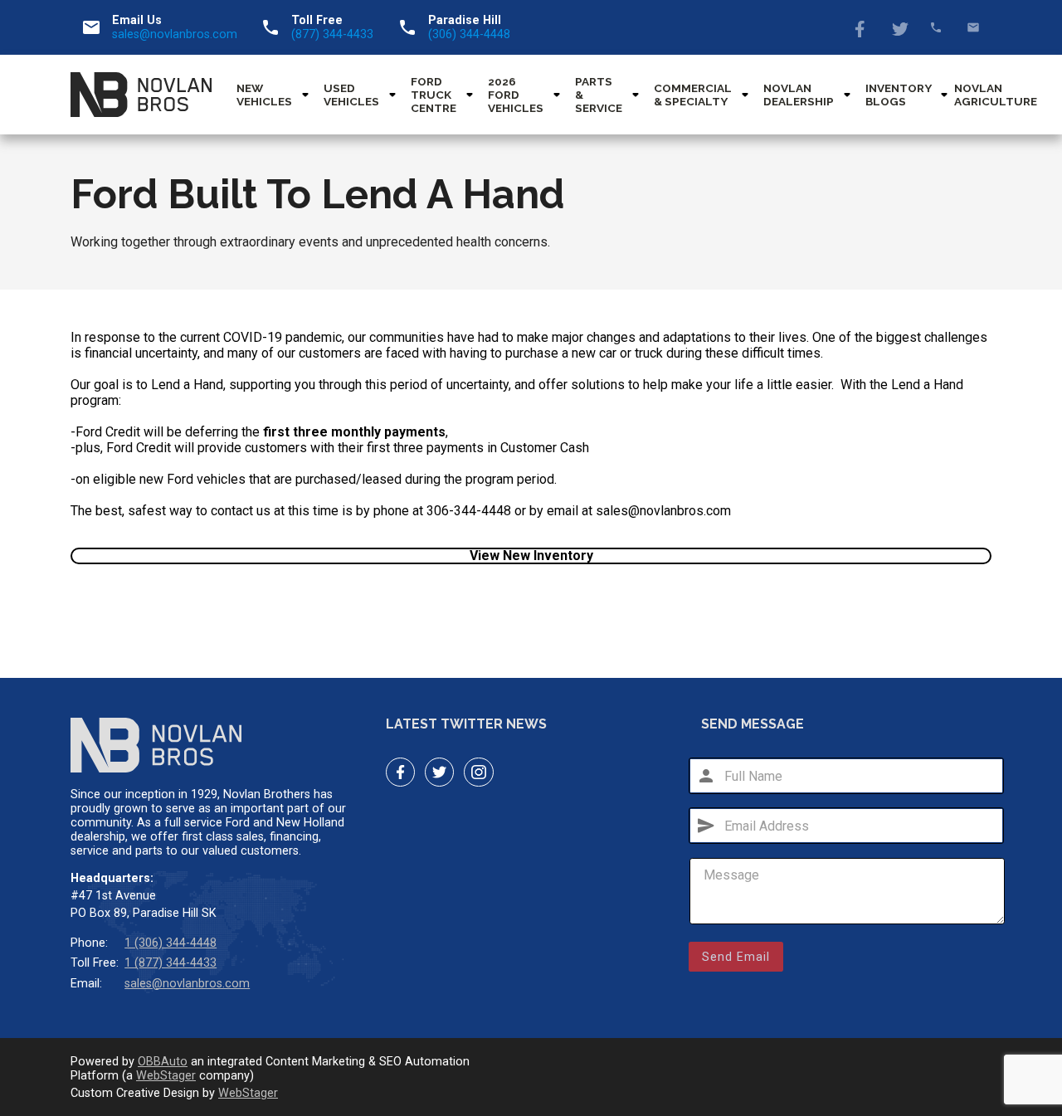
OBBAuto (163, 1062)
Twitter (899, 27)
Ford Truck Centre (433, 95)
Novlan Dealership (798, 94)
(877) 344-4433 (332, 34)
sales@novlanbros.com (174, 34)
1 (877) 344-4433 (170, 963)
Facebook (861, 27)
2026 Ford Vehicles (515, 95)
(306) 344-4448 (469, 34)
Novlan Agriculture (995, 94)
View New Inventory (531, 555)
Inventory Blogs (898, 94)
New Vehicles (264, 94)
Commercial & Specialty (693, 94)
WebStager (166, 1076)
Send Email (736, 956)
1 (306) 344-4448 (170, 943)
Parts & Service (598, 95)
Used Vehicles (351, 94)
